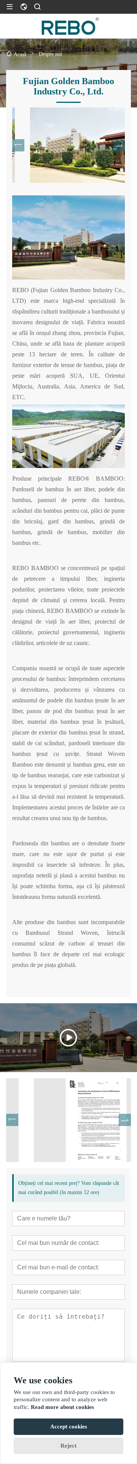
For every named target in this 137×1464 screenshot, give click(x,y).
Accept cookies (68, 1426)
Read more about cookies (62, 1407)
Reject (68, 1446)
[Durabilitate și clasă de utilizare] (68, 1120)
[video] (68, 1037)
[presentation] (18, 145)
